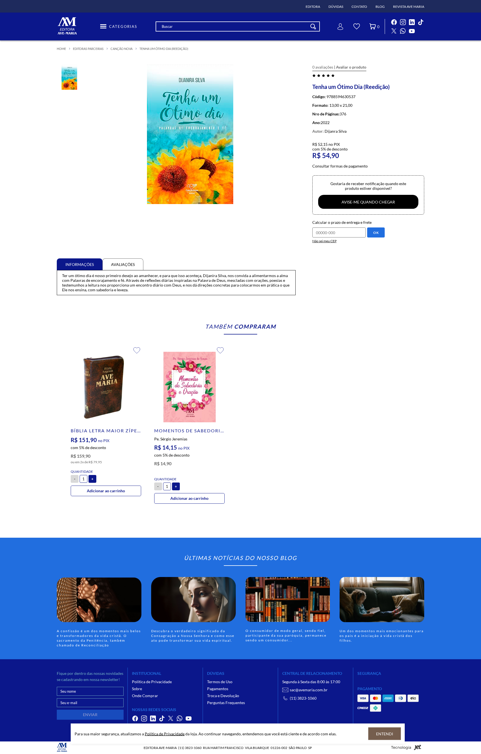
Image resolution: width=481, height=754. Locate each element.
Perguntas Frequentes (226, 702)
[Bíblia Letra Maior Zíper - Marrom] (106, 387)
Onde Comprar (145, 695)
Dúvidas (335, 6)
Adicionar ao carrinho (106, 490)
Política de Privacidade (152, 681)
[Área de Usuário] (340, 26)
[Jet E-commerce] (406, 749)
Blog (380, 6)
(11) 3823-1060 (303, 698)
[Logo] (78, 26)
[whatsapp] (403, 31)
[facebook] (394, 22)
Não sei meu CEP (324, 241)
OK (376, 233)
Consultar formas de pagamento (340, 166)
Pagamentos (217, 688)
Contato (359, 6)
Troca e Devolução (223, 695)
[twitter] (394, 31)
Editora (313, 6)
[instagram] (403, 22)
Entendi (384, 733)
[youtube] (412, 31)
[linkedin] (412, 22)
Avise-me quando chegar (368, 202)
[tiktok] (421, 22)
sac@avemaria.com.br (309, 689)
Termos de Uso (219, 681)
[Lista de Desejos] (356, 27)
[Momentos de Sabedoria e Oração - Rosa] (189, 387)
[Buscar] (313, 26)
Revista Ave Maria (408, 6)
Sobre (137, 688)
